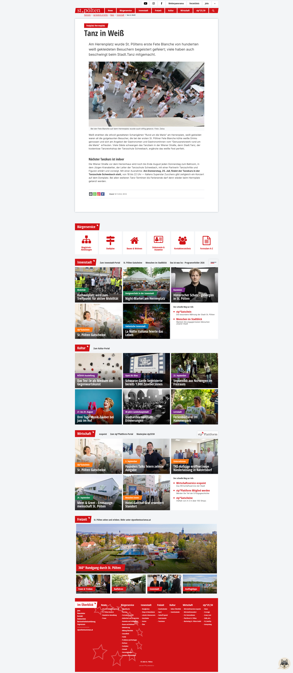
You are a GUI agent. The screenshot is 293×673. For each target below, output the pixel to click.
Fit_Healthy (207, 621)
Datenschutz (81, 619)
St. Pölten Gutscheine (132, 263)
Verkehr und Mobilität (129, 655)
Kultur (171, 10)
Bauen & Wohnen (134, 248)
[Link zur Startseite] (89, 10)
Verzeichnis (194, 3)
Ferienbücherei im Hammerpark (185, 418)
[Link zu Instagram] (153, 3)
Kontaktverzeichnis (182, 248)
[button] (92, 94)
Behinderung (126, 627)
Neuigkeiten (145, 609)
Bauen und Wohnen (128, 624)
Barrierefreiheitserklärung (86, 622)
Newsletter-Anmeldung (109, 615)
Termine (124, 612)
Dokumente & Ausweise (158, 248)
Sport (160, 612)
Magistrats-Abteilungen (86, 248)
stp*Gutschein (183, 311)
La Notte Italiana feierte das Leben (144, 333)
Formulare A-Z (206, 248)
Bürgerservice (126, 10)
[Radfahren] (129, 584)
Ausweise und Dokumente (130, 621)
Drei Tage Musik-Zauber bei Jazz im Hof (95, 418)
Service (144, 621)
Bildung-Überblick (127, 631)
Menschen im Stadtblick (156, 263)
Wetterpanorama (176, 3)
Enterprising (208, 624)
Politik (124, 637)
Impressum (81, 624)
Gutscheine (145, 618)
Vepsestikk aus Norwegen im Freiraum (192, 382)
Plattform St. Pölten (190, 618)
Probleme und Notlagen (129, 640)
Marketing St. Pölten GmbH (192, 621)
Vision (206, 609)
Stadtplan (110, 248)
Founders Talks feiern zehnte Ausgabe (144, 468)
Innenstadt (143, 10)
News (110, 10)
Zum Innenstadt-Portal (110, 263)
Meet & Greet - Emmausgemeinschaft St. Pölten (95, 504)
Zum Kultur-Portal (102, 348)
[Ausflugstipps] (200, 584)
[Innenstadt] (164, 584)
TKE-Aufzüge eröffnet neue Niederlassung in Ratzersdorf (192, 468)
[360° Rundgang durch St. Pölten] (146, 548)
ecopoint (103, 434)
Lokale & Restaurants (148, 615)
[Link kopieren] (98, 194)
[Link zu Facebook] (161, 3)
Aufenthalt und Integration (130, 618)
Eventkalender (162, 609)
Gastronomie (162, 618)
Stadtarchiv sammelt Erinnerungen (139, 418)
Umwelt (124, 649)
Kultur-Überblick (176, 609)
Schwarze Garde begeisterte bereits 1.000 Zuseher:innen (144, 382)
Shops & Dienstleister (148, 612)
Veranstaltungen (127, 652)
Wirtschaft (185, 10)
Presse (104, 618)
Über (143, 624)
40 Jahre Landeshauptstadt (110, 609)
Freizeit (158, 10)
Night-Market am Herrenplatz (145, 298)
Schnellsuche (126, 609)
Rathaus (124, 643)
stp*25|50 (200, 10)
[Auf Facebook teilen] (102, 194)
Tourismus (161, 621)
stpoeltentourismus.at (141, 519)
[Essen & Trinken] (93, 584)
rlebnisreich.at (151, 665)
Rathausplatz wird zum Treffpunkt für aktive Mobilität (97, 296)
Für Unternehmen (189, 615)
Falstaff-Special (163, 615)
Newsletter (81, 613)
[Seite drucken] (90, 194)
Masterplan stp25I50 (146, 434)
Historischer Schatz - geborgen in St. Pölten (193, 296)
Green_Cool (207, 615)
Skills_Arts (207, 618)
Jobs (207, 3)
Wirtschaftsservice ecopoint (191, 483)
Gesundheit (125, 634)
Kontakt (80, 616)
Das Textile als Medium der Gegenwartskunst (95, 382)
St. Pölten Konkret (108, 612)
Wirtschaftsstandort (190, 612)
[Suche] (213, 10)
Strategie (207, 612)
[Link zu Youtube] (145, 3)
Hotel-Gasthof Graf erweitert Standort (144, 504)
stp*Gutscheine (184, 497)
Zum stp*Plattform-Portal (121, 434)
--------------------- (83, 627)
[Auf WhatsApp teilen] (94, 194)
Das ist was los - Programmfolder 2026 (187, 263)
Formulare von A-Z (128, 615)
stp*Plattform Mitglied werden (193, 490)
